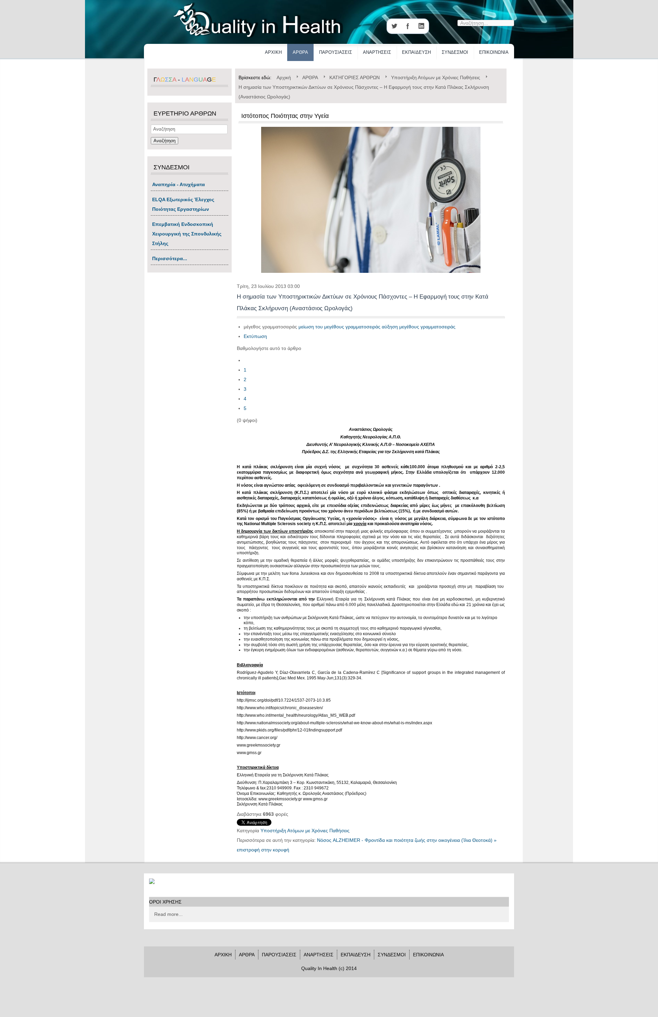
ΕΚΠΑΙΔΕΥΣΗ (416, 52)
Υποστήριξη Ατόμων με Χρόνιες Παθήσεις (305, 830)
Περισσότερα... (169, 258)
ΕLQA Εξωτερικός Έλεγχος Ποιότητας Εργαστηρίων (183, 204)
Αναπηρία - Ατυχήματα (178, 184)
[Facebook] (408, 26)
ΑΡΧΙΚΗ (273, 52)
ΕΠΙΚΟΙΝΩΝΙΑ (494, 52)
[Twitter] (394, 26)
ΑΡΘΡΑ (300, 52)
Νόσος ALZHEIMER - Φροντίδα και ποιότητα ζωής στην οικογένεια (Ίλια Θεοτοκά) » (407, 840)
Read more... (168, 914)
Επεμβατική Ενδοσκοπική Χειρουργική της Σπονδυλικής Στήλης (186, 233)
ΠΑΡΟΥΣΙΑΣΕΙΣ (335, 52)
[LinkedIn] (421, 26)
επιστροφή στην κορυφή (263, 849)
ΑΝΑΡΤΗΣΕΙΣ (377, 52)
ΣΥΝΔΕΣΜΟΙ (455, 52)
